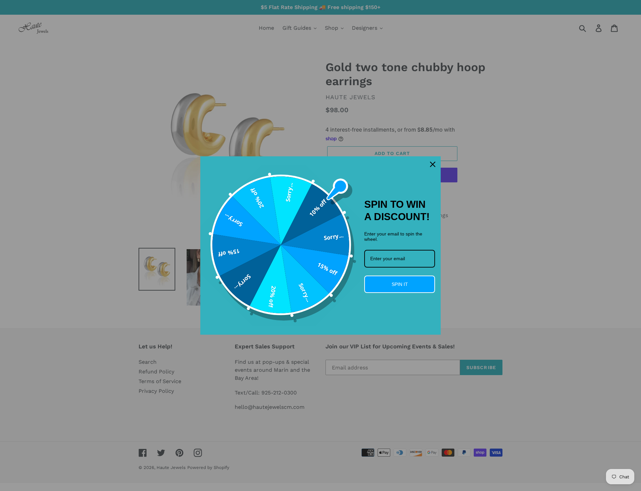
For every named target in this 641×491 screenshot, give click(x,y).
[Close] (433, 164)
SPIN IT (400, 284)
